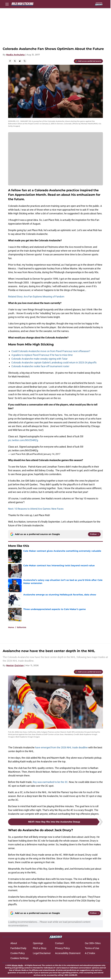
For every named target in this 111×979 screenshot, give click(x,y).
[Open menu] (7, 4)
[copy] (25, 61)
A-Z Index (90, 953)
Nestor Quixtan (15, 665)
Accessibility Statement (68, 953)
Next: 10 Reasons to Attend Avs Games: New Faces (35, 508)
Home (11, 627)
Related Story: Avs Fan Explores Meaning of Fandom (36, 296)
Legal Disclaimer (42, 953)
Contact (59, 943)
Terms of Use (92, 948)
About (13, 943)
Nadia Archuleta (15, 54)
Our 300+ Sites (93, 943)
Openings (38, 943)
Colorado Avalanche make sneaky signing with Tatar (39, 358)
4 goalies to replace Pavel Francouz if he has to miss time (42, 355)
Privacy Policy (62, 948)
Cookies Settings (19, 958)
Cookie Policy (17, 953)
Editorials (21, 627)
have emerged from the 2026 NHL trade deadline (61, 747)
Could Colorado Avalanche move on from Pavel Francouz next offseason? (50, 351)
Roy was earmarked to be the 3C (50, 782)
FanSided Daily (18, 948)
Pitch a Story (39, 948)
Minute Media (17, 965)
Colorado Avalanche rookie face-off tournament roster (40, 366)
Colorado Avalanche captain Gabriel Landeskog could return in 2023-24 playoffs (54, 362)
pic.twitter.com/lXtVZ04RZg (23, 440)
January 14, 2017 (52, 454)
